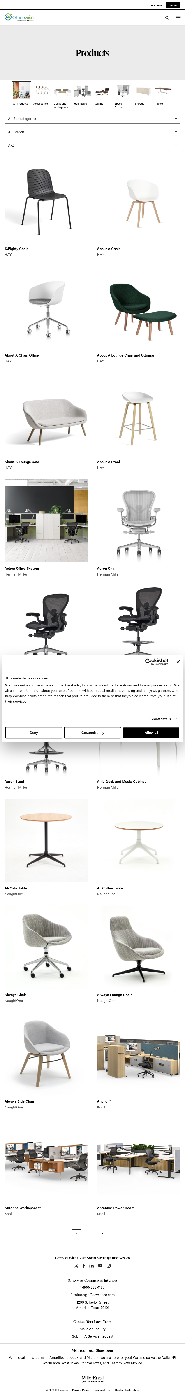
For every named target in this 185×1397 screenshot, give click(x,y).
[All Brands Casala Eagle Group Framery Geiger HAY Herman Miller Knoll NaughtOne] (92, 132)
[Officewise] (19, 17)
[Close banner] (178, 661)
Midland (93, 1357)
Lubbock (71, 1357)
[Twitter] (76, 1266)
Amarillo (56, 1357)
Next (112, 1233)
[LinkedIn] (91, 1266)
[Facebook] (84, 1266)
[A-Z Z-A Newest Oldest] (92, 145)
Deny (34, 733)
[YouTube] (100, 1265)
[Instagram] (109, 1266)
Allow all (151, 733)
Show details (160, 719)
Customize (89, 733)
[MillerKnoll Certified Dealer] (92, 1379)
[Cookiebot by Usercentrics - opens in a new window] (148, 661)
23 (103, 1233)
